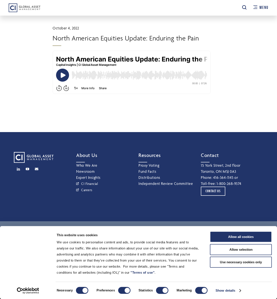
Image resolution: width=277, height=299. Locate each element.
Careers (86, 190)
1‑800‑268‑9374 (229, 183)
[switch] (124, 290)
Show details (225, 290)
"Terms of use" (142, 272)
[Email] (36, 169)
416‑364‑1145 (223, 177)
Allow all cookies (241, 237)
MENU (263, 7)
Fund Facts (147, 171)
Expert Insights (88, 177)
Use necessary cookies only (241, 262)
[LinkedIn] (18, 169)
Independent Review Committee (165, 183)
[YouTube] (27, 169)
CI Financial (89, 184)
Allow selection (241, 249)
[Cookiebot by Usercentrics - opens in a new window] (28, 290)
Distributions (149, 177)
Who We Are (86, 165)
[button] (244, 7)
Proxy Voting (148, 165)
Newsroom (85, 171)
